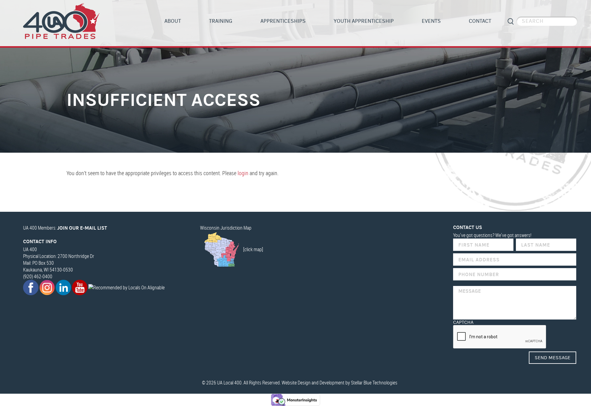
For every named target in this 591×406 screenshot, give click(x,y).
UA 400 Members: (65, 227)
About (172, 21)
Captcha (463, 322)
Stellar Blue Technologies (374, 382)
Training (220, 21)
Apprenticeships (283, 21)
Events (431, 21)
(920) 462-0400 (37, 276)
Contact (480, 21)
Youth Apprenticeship (364, 21)
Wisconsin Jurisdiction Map (225, 227)
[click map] (253, 249)
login (243, 173)
